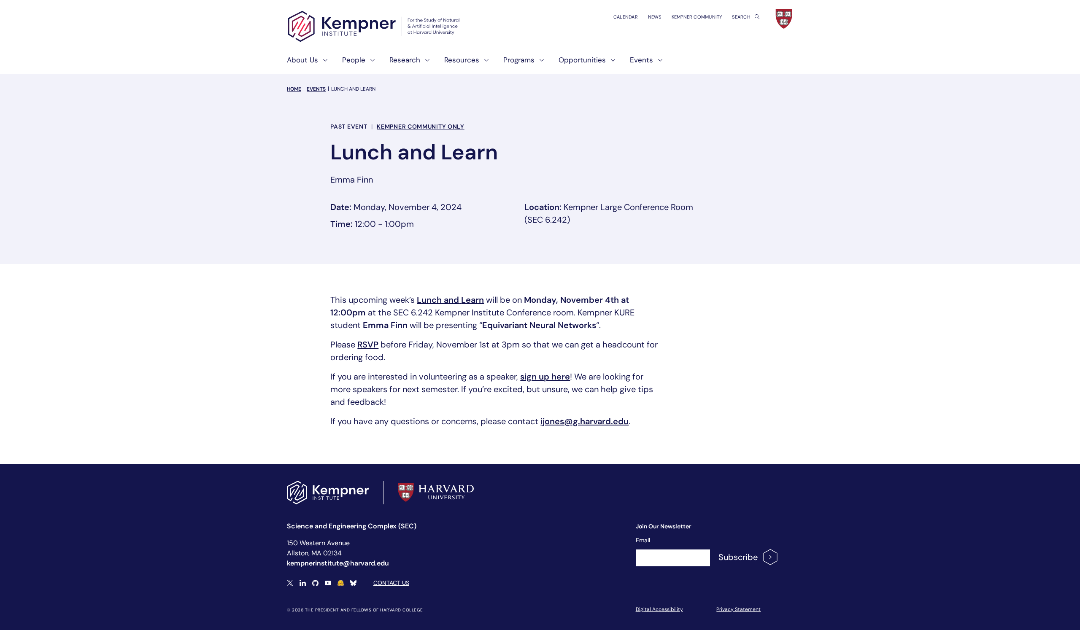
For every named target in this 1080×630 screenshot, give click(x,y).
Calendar (625, 17)
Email (643, 540)
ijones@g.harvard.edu (584, 421)
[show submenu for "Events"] (657, 63)
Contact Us (391, 583)
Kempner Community (697, 17)
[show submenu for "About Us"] (322, 63)
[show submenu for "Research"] (424, 63)
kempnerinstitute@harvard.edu (338, 563)
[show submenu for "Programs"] (539, 63)
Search (741, 17)
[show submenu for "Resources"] (484, 63)
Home (294, 89)
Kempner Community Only (420, 126)
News (655, 17)
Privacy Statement (738, 609)
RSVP (367, 344)
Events (316, 89)
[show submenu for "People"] (370, 63)
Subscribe (738, 557)
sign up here (545, 376)
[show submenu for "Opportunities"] (610, 63)
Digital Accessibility (659, 609)
